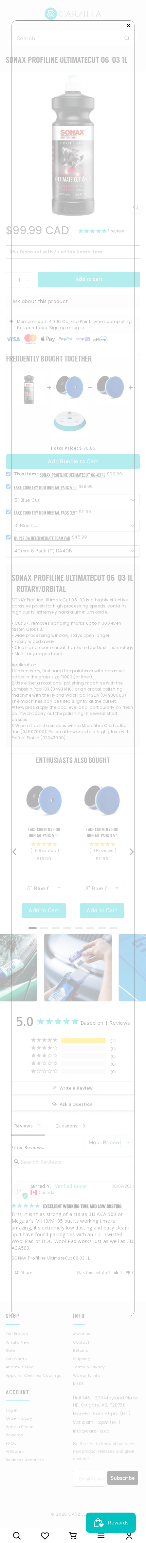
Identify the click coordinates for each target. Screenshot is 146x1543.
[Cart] (73, 1535)
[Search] (17, 1535)
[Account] (129, 1535)
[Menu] (101, 1535)
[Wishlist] (45, 1535)
